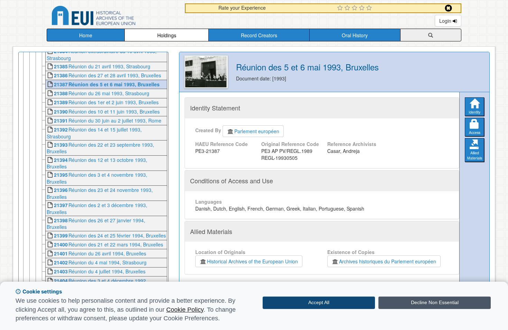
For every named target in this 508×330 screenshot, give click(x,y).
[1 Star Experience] (341, 8)
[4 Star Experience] (362, 8)
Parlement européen (256, 131)
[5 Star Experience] (370, 8)
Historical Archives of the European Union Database (113, 17)
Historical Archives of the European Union (252, 261)
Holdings (166, 35)
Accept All (318, 302)
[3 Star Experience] (355, 8)
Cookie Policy (185, 309)
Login (446, 20)
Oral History (355, 35)
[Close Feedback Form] (448, 8)
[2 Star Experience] (348, 8)
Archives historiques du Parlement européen (387, 261)
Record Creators (259, 35)
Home (85, 35)
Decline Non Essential (435, 302)
